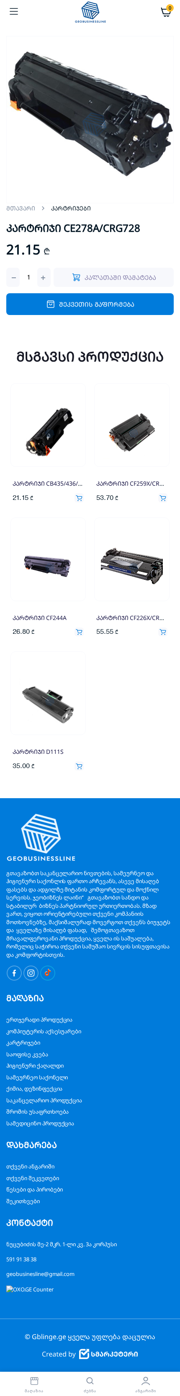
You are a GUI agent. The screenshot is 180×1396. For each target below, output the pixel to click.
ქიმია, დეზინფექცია (34, 1088)
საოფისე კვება (27, 1054)
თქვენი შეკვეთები (32, 1178)
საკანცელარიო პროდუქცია (44, 1100)
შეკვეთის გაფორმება (96, 304)
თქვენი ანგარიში (30, 1166)
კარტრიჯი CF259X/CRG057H (136, 483)
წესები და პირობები (34, 1189)
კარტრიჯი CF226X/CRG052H (136, 618)
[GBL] (90, 11)
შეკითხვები (23, 1201)
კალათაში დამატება (79, 497)
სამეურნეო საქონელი (37, 1077)
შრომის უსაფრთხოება (37, 1111)
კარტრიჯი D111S (38, 752)
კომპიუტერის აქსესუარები (43, 1031)
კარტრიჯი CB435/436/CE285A (55, 483)
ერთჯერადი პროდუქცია (39, 1019)
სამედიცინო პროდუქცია (40, 1123)
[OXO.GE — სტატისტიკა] (30, 1289)
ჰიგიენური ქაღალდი (35, 1065)
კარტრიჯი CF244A (40, 618)
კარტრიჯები (23, 1042)
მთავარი (20, 208)
